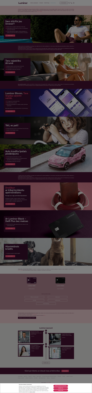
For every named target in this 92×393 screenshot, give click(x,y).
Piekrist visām (60, 390)
